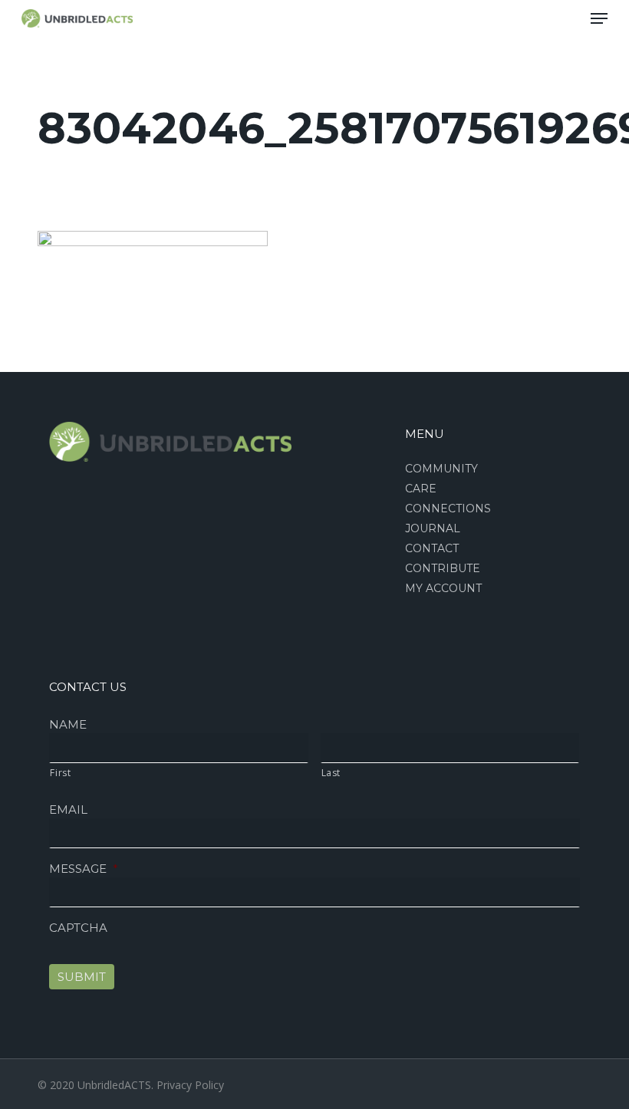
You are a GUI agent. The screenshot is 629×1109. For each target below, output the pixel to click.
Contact (432, 548)
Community (441, 469)
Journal (432, 528)
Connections (448, 508)
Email (68, 809)
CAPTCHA (78, 927)
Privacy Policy (190, 1085)
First (60, 772)
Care (420, 488)
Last (331, 772)
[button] (599, 18)
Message (83, 868)
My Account (443, 588)
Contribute (442, 568)
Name (68, 724)
